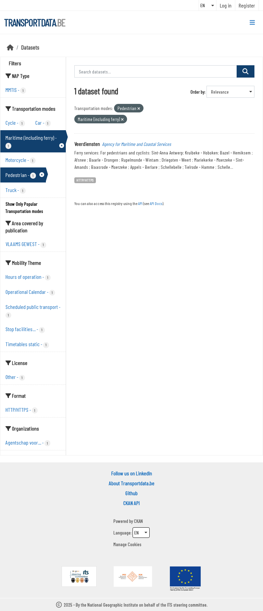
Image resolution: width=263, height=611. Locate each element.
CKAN (138, 521)
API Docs (156, 203)
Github (131, 493)
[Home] (10, 47)
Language (121, 532)
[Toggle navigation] (252, 22)
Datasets (30, 47)
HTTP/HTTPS (84, 180)
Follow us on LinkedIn (131, 473)
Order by (197, 92)
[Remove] (138, 108)
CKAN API (131, 503)
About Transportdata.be (131, 483)
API (140, 203)
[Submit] (245, 71)
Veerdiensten (87, 143)
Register (247, 5)
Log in (225, 5)
